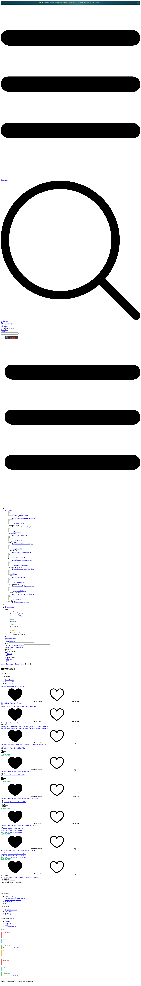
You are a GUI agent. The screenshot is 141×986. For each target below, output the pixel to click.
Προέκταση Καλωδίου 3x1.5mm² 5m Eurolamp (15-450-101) (19, 798)
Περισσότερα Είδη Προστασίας (23, 586)
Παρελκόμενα (10, 664)
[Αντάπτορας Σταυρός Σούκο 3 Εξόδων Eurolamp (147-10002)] (13, 854)
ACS (6, 925)
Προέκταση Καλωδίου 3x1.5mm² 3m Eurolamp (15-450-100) (19, 771)
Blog (6, 903)
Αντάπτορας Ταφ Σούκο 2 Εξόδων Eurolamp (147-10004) (18, 850)
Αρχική (3, 664)
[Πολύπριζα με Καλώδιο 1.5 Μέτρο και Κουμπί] (20, 706)
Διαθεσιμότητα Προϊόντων (13, 900)
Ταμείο (3, 331)
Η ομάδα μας (9, 901)
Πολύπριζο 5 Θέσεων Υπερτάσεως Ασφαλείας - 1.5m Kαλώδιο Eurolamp (23, 744)
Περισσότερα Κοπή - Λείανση (22, 544)
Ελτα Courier (9, 923)
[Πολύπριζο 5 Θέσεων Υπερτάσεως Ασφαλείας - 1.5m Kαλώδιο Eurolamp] (24, 726)
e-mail (6, 643)
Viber (17, 947)
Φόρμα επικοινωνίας (11, 910)
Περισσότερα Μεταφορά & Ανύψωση (24, 569)
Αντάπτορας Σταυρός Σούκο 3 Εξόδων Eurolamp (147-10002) (19, 877)
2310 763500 (14, 627)
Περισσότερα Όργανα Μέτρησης (23, 560)
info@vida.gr (14, 621)
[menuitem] (72, 338)
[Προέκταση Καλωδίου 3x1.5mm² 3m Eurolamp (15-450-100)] (13, 748)
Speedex (7, 921)
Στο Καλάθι (4, 330)
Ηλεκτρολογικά (19, 664)
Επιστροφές (8, 911)
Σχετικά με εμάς (9, 896)
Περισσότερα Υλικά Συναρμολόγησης (25, 518)
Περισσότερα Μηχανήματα (21, 535)
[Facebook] (70, 889)
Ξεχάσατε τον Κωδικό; (17, 645)
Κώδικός (7, 645)
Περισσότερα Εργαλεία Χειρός (22, 527)
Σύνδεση (7, 641)
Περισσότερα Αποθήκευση (21, 603)
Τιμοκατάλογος (9, 915)
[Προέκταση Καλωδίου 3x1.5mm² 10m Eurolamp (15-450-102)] (13, 802)
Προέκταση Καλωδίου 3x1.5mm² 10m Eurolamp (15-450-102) (20, 825)
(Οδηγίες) (21, 616)
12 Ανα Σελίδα (9, 680)
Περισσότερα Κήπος (19, 577)
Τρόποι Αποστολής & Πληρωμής (15, 898)
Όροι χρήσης (8, 913)
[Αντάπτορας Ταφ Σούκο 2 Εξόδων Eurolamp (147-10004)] (12, 829)
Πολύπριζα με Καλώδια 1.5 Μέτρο (11, 703)
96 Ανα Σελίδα (9, 683)
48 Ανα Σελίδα (9, 681)
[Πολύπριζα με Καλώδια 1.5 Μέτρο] (12, 686)
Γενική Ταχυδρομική (11, 926)
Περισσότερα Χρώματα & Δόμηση (24, 594)
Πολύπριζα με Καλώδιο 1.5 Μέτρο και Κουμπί (15, 723)
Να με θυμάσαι (11, 651)
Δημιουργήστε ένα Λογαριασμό (14, 647)
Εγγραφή (12, 641)
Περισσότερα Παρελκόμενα (21, 552)
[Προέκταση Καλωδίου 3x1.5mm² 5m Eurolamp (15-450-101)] (13, 775)
